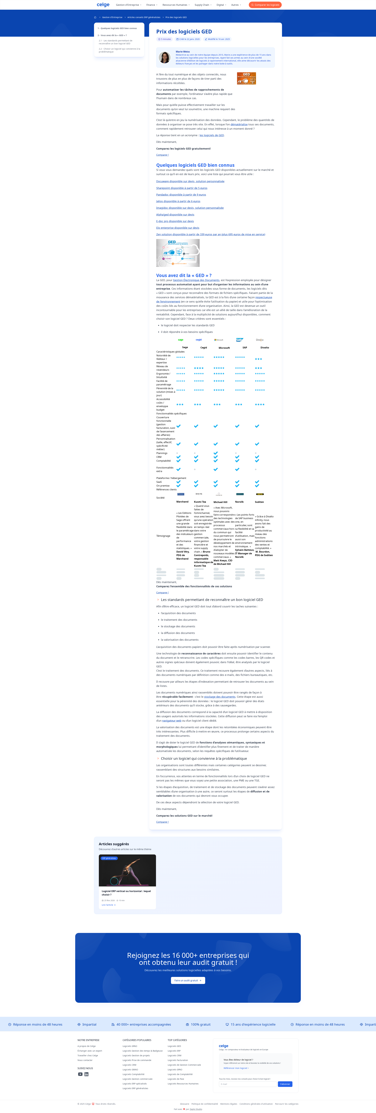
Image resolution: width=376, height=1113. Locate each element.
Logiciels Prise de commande (137, 1060)
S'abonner (285, 1084)
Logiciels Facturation (178, 1060)
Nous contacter (85, 1060)
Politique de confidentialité (205, 1103)
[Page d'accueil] (103, 4)
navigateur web (171, 720)
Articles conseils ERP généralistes (143, 17)
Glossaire (184, 1103)
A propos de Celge (87, 1046)
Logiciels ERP (174, 1050)
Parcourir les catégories (286, 1103)
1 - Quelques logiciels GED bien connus (117, 28)
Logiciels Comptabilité (133, 1074)
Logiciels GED (174, 1046)
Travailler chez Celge (88, 1055)
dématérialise (239, 124)
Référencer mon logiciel (235, 1068)
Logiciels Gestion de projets (136, 1055)
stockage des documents (219, 696)
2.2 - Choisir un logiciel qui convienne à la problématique (119, 50)
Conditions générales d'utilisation (256, 1103)
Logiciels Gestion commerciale (137, 1079)
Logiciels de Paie (176, 1079)
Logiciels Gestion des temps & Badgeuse (143, 1050)
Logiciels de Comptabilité (180, 1074)
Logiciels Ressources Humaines (183, 1083)
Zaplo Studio (196, 1109)
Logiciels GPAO (130, 1046)
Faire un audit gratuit (186, 980)
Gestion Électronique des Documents (196, 280)
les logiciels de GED (212, 135)
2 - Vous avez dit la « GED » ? (112, 35)
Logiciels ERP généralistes (135, 1088)
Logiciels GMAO (130, 1069)
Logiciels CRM (129, 1064)
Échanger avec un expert (90, 1050)
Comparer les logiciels (266, 4)
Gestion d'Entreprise (112, 17)
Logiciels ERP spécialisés (135, 1083)
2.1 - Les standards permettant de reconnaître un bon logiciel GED (115, 42)
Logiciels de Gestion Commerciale (184, 1064)
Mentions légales (228, 1103)
